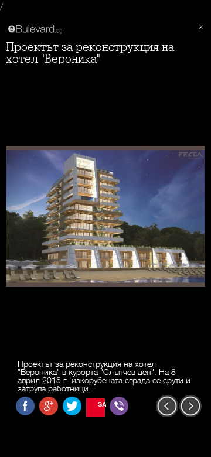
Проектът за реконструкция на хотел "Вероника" (90, 53)
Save (101, 404)
